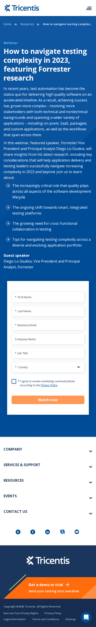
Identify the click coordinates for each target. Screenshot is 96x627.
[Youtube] (77, 532)
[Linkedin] (48, 532)
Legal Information (15, 619)
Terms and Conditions (45, 619)
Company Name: (25, 339)
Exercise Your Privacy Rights (21, 613)
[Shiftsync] (63, 532)
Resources (27, 24)
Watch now (48, 399)
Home (7, 24)
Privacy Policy (49, 385)
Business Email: (26, 325)
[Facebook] (33, 532)
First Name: (23, 297)
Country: (21, 367)
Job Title (21, 353)
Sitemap (70, 619)
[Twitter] (18, 532)
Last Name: (23, 311)
